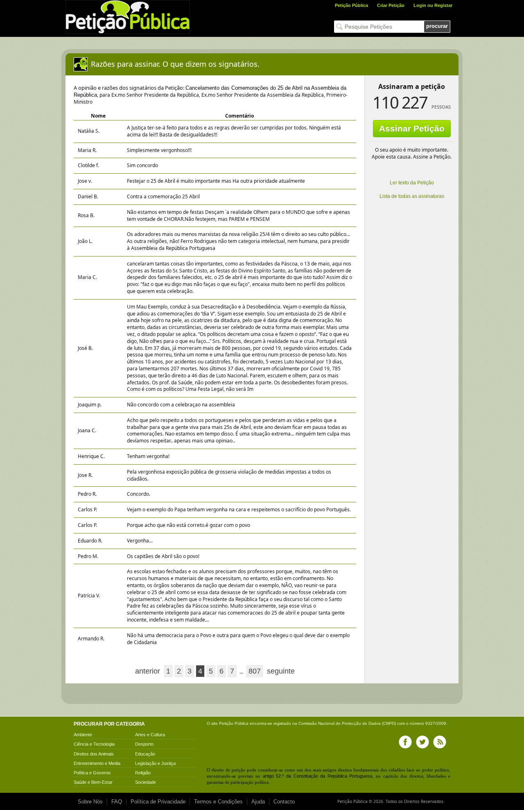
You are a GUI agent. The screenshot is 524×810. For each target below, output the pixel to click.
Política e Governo (92, 772)
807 (254, 671)
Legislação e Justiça (155, 763)
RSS (439, 742)
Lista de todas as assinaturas (411, 196)
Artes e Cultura (150, 734)
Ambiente (83, 734)
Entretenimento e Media (97, 763)
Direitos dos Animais (94, 753)
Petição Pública (351, 5)
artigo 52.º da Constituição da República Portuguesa (318, 776)
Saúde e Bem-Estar (93, 782)
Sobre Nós (90, 802)
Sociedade (145, 782)
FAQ (116, 802)
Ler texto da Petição (412, 183)
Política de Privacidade (158, 802)
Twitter (422, 742)
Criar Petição (390, 5)
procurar (437, 26)
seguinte (281, 671)
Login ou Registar (432, 5)
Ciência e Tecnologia (94, 744)
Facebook (405, 742)
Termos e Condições (218, 802)
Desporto (144, 744)
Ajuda (258, 802)
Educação (145, 753)
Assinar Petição (412, 128)
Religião (143, 772)
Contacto (284, 802)
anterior (147, 671)
